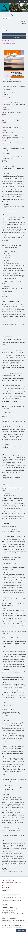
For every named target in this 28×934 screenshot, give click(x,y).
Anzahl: (3, 27)
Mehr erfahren (18, 927)
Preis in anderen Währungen (8, 43)
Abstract (4, 88)
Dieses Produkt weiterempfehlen (9, 40)
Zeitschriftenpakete (8, 882)
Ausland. (11, 899)
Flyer (18, 913)
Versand (24, 23)
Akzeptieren (21, 930)
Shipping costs (5, 900)
